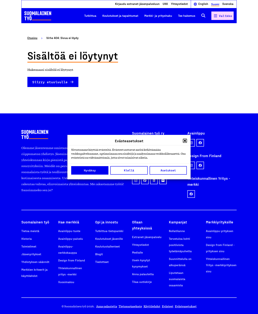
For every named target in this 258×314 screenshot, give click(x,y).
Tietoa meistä (30, 231)
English (203, 4)
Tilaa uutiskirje (142, 281)
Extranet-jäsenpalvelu (146, 237)
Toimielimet (28, 246)
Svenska (227, 4)
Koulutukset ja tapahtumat (120, 15)
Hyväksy (90, 170)
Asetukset (168, 170)
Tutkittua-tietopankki (109, 231)
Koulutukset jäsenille (109, 238)
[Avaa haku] (203, 15)
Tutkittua (90, 15)
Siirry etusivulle (50, 82)
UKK (165, 4)
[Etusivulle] (37, 15)
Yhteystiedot (179, 4)
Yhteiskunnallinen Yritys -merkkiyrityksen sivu (221, 265)
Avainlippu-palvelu (70, 238)
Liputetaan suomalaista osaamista (177, 279)
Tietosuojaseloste (130, 306)
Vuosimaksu (66, 282)
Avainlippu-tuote (69, 231)
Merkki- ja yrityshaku (158, 15)
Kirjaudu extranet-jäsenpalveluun (137, 4)
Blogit (99, 254)
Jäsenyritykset (31, 254)
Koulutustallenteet (107, 246)
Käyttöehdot (152, 306)
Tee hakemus (186, 15)
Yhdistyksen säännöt (35, 262)
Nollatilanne (177, 231)
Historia (26, 238)
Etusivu (32, 38)
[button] (185, 141)
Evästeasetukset (186, 306)
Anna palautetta (143, 274)
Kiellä (129, 170)
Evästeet (167, 306)
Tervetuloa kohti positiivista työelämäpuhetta (180, 245)
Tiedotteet (102, 262)
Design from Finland (71, 260)
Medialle (137, 252)
